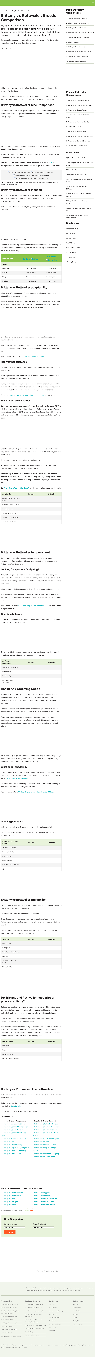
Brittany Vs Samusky (10, 1205)
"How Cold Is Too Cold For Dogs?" (16, 488)
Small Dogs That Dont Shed (9, 1323)
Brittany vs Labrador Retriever (14, 1124)
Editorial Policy (77, 1307)
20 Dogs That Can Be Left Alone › (77, 158)
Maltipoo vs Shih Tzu (7, 1333)
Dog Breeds (52, 1320)
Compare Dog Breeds (55, 1324)
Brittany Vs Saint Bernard (12, 1196)
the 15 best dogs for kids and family (31, 606)
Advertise (75, 1314)
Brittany (27, 259)
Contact (75, 1317)
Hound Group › (71, 238)
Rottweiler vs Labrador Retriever (46, 1124)
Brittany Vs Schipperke (42, 1193)
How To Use (76, 1311)
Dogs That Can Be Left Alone (9, 1304)
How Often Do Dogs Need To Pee (35, 1311)
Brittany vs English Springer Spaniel (16, 1148)
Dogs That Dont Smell (7, 1319)
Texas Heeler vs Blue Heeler (9, 1329)
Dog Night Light (29, 1331)
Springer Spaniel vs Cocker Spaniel (11, 1336)
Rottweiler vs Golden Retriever (45, 1130)
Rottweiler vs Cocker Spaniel (44, 1157)
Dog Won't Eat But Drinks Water (34, 1304)
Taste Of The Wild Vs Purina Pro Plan (35, 1325)
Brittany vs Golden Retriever (13, 1130)
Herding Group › (71, 233)
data (50, 163)
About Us (75, 1304)
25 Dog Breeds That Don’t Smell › (77, 174)
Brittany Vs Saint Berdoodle (13, 1193)
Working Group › (71, 262)
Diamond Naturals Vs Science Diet (35, 1328)
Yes (27, 1210)
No (32, 1210)
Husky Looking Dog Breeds (9, 1307)
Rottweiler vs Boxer (41, 1142)
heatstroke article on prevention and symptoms (26, 395)
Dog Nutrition (53, 1307)
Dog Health (52, 1304)
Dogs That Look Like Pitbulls (9, 1316)
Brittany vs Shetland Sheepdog (14, 1151)
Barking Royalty (11, 2)
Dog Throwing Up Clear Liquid (33, 1307)
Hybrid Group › (71, 243)
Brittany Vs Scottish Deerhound (45, 1199)
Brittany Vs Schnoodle (42, 1196)
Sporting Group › (71, 252)
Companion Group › (72, 229)
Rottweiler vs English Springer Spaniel (80, 136)
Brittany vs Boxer (9, 1142)
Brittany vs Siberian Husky (12, 1145)
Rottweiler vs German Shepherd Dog (47, 1127)
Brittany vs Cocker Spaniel (12, 1154)
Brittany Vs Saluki (9, 1199)
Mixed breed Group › (73, 248)
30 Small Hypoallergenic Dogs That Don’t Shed (35, 792)
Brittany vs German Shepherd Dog (15, 1127)
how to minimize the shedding (16, 778)
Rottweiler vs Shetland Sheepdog (46, 1154)
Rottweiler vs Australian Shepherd (47, 1139)
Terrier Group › (71, 257)
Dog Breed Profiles (54, 1317)
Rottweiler (51, 256)
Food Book (52, 1330)
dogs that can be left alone (33, 356)
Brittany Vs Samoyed (10, 1202)
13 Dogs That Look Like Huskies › (77, 170)
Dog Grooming (53, 1314)
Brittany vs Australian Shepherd (14, 1139)
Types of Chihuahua (6, 1326)
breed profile (16, 1106)
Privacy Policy (77, 1320)
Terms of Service (78, 1324)
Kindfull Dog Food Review (32, 1335)
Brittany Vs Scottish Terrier (44, 1202)
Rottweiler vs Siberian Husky (45, 1145)
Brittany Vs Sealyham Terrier (44, 1205)
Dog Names (52, 1327)
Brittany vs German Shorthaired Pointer (81, 32)
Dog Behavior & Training (56, 1311)
